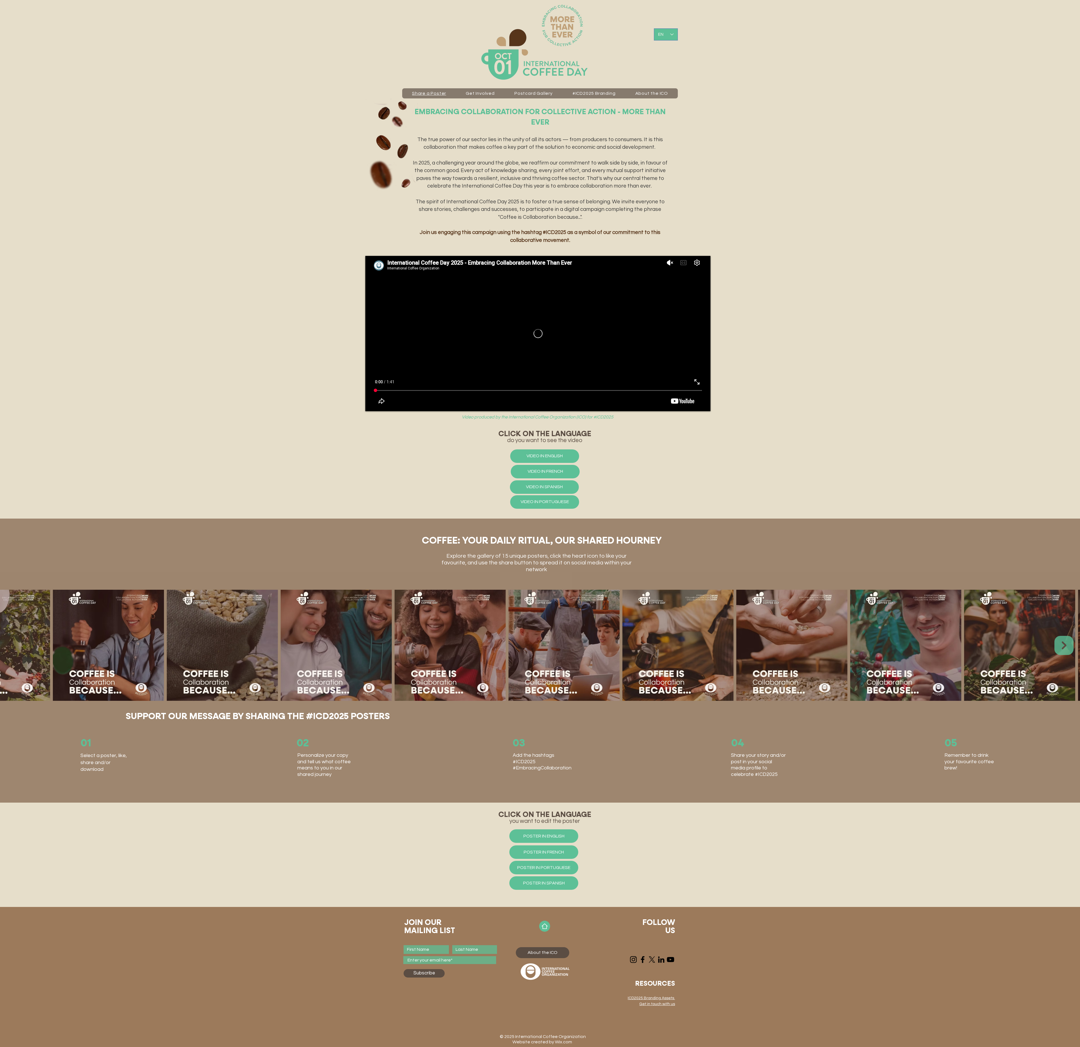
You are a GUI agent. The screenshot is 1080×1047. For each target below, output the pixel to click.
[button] (657, 1004)
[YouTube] (670, 959)
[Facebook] (642, 959)
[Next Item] (1064, 645)
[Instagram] (633, 959)
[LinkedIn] (661, 959)
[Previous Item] (16, 645)
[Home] (544, 926)
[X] (651, 959)
